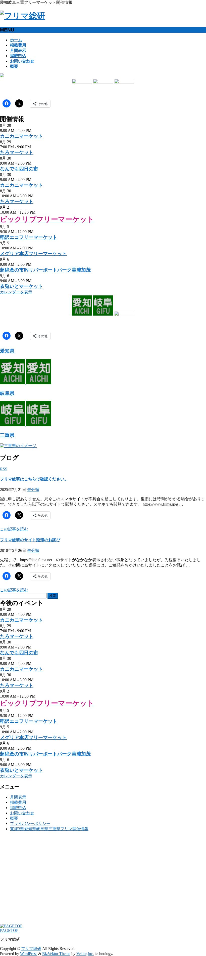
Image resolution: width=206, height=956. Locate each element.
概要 (14, 818)
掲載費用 (18, 802)
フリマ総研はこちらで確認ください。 (34, 479)
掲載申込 (18, 808)
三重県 (7, 435)
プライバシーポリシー (30, 823)
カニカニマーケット (21, 136)
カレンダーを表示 (16, 292)
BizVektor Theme (56, 953)
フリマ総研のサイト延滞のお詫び (30, 540)
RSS (3, 469)
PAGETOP (9, 930)
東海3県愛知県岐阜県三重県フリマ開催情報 (49, 829)
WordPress (28, 953)
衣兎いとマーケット (21, 286)
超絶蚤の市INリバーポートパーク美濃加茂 (45, 270)
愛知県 (7, 351)
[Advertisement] (103, 880)
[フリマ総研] (22, 15)
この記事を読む (14, 529)
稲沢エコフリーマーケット (28, 237)
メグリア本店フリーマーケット (33, 253)
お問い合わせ (22, 813)
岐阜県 (7, 393)
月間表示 (18, 797)
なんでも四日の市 (19, 168)
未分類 (33, 489)
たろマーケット (16, 152)
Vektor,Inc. (85, 953)
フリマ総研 (31, 948)
